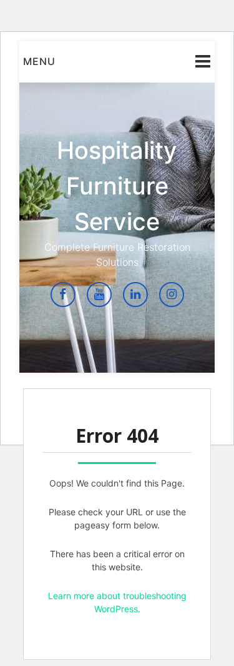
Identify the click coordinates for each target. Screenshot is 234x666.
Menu (39, 61)
